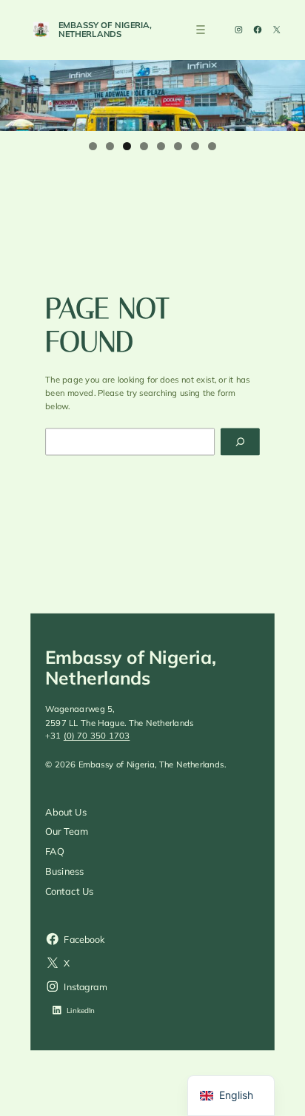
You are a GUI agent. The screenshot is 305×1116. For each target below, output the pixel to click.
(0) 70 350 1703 (97, 736)
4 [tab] (144, 146)
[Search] (240, 442)
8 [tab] (212, 146)
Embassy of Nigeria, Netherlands (105, 29)
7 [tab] (195, 146)
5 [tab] (161, 146)
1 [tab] (93, 146)
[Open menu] (201, 30)
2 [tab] (110, 146)
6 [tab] (178, 146)
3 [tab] (127, 146)
